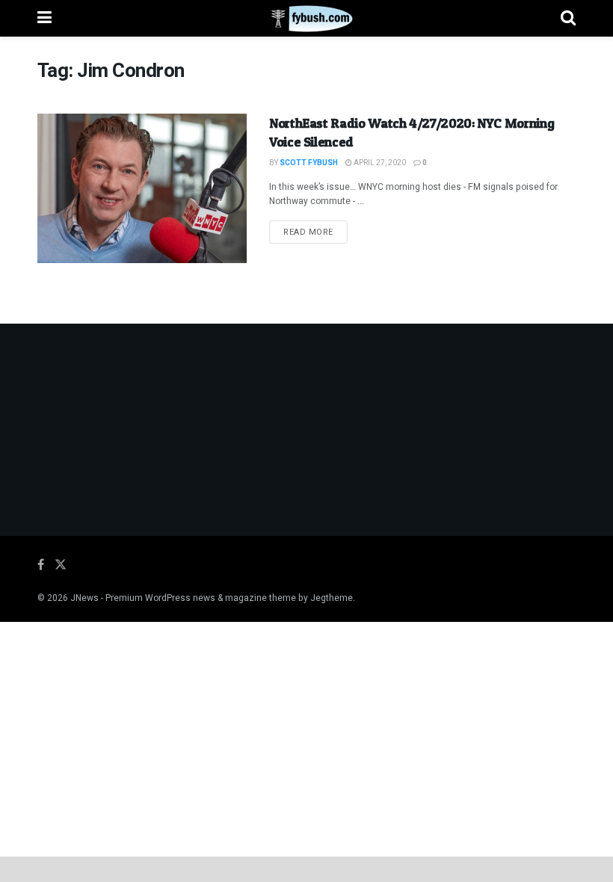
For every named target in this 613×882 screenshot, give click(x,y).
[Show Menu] (44, 18)
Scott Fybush (309, 163)
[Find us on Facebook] (40, 565)
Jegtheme (331, 598)
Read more (315, 231)
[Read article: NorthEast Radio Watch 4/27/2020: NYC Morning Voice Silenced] (142, 188)
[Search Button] (568, 18)
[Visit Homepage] (306, 19)
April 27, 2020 (379, 163)
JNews (84, 598)
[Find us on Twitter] (61, 565)
